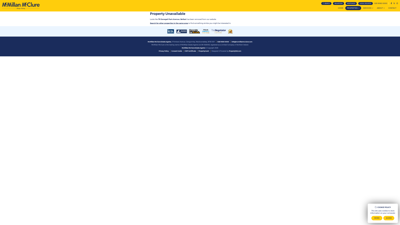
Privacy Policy (164, 51)
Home (340, 8)
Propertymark (204, 51)
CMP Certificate (190, 51)
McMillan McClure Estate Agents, (159, 42)
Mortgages (351, 3)
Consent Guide (176, 51)
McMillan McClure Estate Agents (193, 48)
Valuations (338, 3)
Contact (392, 8)
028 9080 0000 (380, 3)
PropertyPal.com (235, 51)
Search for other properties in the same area (169, 23)
